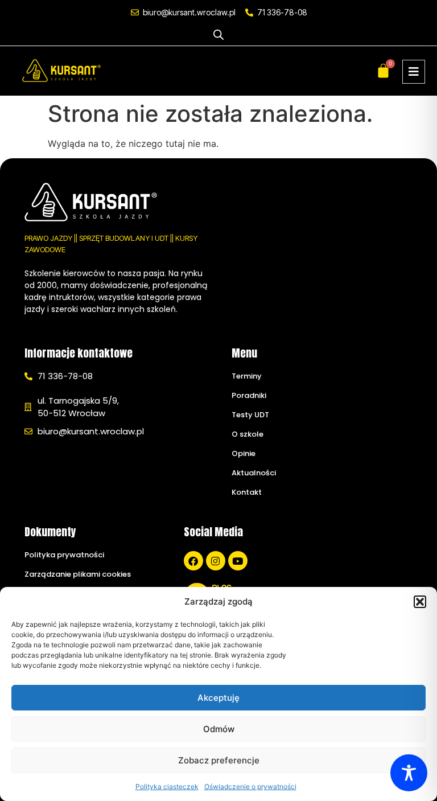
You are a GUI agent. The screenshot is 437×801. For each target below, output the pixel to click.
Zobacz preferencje (218, 760)
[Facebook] (193, 560)
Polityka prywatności (64, 554)
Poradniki (249, 395)
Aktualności (254, 472)
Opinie (243, 453)
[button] (420, 601)
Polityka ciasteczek (167, 786)
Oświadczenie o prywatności (250, 786)
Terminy (247, 376)
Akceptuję (218, 697)
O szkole (247, 434)
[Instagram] (215, 560)
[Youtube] (238, 560)
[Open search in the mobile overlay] (218, 34)
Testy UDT (250, 414)
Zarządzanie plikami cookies (77, 574)
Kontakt (247, 492)
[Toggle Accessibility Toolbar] (408, 772)
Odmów (218, 729)
